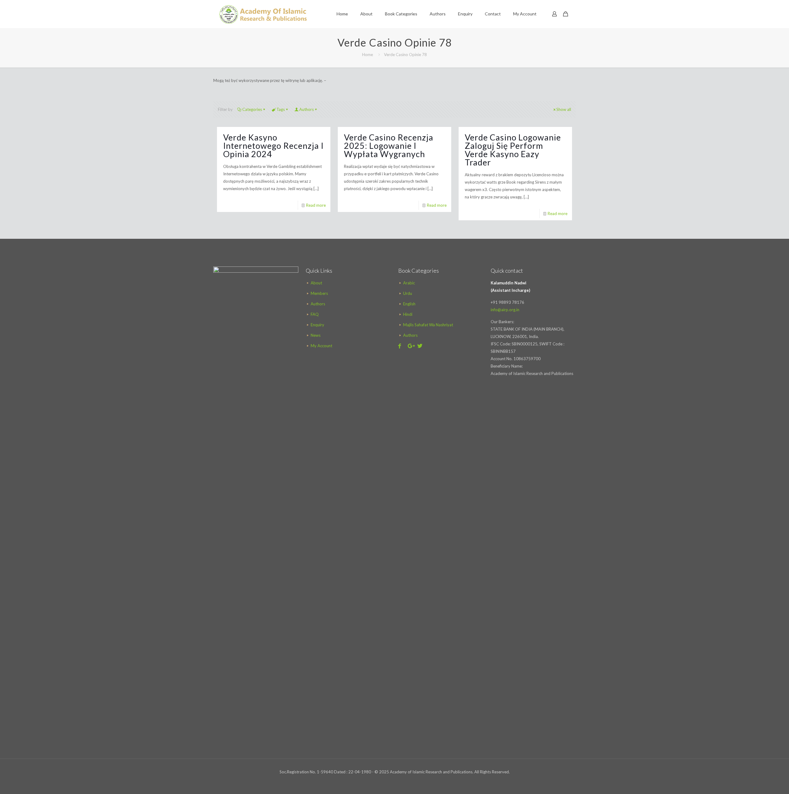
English (409, 303)
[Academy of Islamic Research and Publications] (263, 14)
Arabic (409, 282)
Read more (316, 205)
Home (367, 54)
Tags (280, 109)
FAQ (315, 314)
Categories (252, 109)
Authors (306, 109)
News (316, 335)
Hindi (407, 314)
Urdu (407, 293)
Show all (563, 109)
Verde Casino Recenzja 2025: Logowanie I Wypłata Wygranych (388, 145)
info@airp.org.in (505, 309)
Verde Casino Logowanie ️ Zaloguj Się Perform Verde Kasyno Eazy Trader (514, 149)
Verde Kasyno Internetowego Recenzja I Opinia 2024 (273, 145)
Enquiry (317, 324)
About (316, 282)
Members (319, 293)
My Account (321, 345)
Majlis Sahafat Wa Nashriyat (428, 324)
